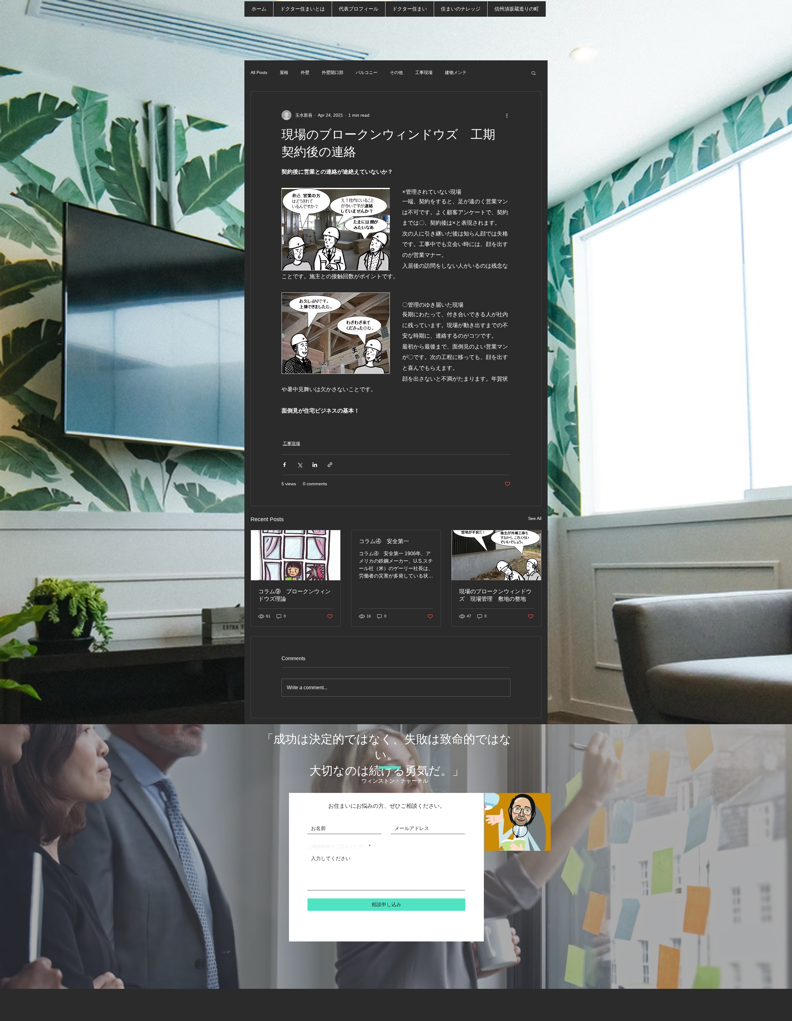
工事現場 (424, 72)
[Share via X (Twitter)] (300, 465)
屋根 (284, 72)
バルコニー (366, 72)
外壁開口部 (332, 72)
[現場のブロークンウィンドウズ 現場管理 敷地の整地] (496, 555)
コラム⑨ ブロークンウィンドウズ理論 (294, 595)
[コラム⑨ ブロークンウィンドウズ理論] (295, 555)
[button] (533, 72)
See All (534, 518)
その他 (396, 72)
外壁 (305, 72)
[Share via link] (330, 465)
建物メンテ (456, 72)
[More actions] (506, 115)
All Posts (259, 72)
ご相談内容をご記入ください (337, 846)
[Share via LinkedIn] (315, 465)
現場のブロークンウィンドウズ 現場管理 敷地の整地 (495, 595)
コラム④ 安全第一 (384, 541)
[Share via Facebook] (284, 465)
